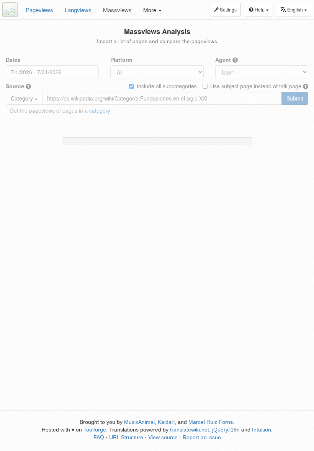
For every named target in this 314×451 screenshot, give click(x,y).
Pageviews (39, 10)
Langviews (78, 10)
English (295, 9)
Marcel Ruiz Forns (210, 422)
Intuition (261, 430)
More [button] (150, 10)
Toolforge (94, 430)
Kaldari (166, 422)
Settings (228, 9)
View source (163, 437)
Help (259, 9)
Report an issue (202, 437)
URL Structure (126, 437)
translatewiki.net (189, 430)
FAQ (98, 437)
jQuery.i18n (226, 430)
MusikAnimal (139, 422)
